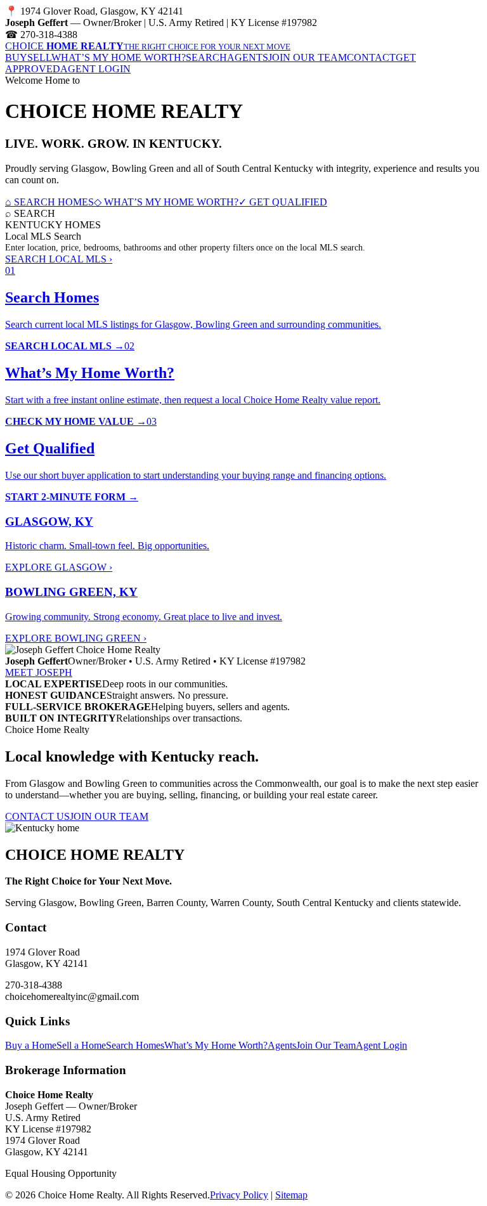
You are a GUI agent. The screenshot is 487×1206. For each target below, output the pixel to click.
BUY (16, 57)
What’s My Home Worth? (216, 1045)
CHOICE (147, 46)
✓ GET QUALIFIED (282, 202)
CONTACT (371, 57)
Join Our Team (326, 1045)
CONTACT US (37, 816)
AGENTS (247, 57)
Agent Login (381, 1045)
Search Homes (135, 1045)
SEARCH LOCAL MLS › (58, 259)
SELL (39, 57)
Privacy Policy (239, 1195)
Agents (282, 1045)
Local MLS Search (43, 236)
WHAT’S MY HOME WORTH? (118, 57)
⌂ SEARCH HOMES (49, 202)
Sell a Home (81, 1045)
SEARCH (206, 57)
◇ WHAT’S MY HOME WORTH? (166, 202)
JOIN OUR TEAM (307, 57)
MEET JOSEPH (38, 672)
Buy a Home (30, 1045)
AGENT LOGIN (95, 68)
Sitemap (291, 1195)
